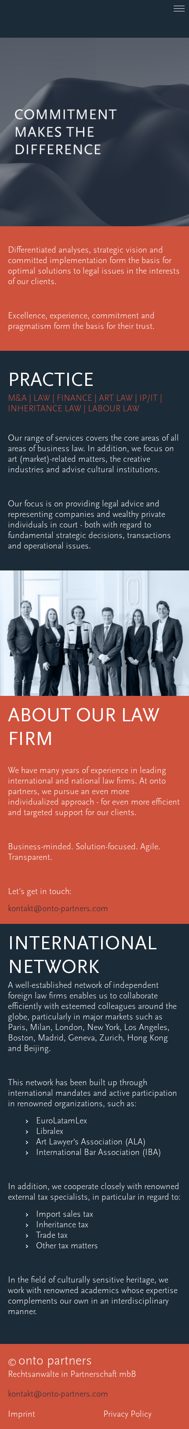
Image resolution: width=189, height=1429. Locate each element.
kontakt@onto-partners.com (66, 1394)
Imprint (21, 1414)
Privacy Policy (127, 1414)
